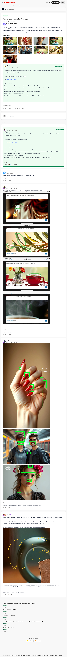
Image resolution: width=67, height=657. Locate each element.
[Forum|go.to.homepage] (9, 2)
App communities (8, 5)
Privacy (32, 655)
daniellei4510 (8, 340)
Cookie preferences (38, 655)
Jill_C (7, 186)
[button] (2, 2)
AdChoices (60, 655)
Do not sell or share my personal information (49, 655)
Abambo (8, 514)
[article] (33, 147)
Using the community (21, 655)
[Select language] (50, 2)
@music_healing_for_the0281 (11, 79)
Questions (20, 5)
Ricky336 (8, 65)
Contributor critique (7, 105)
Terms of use (28, 655)
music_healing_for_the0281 (11, 23)
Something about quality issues (9, 615)
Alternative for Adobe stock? (8, 627)
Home (3, 5)
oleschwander (9, 172)
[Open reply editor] (33, 116)
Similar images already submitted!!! (9, 609)
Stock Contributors (15, 5)
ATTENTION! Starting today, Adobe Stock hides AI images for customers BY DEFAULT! (19, 603)
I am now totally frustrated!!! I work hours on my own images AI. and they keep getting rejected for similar (23, 621)
